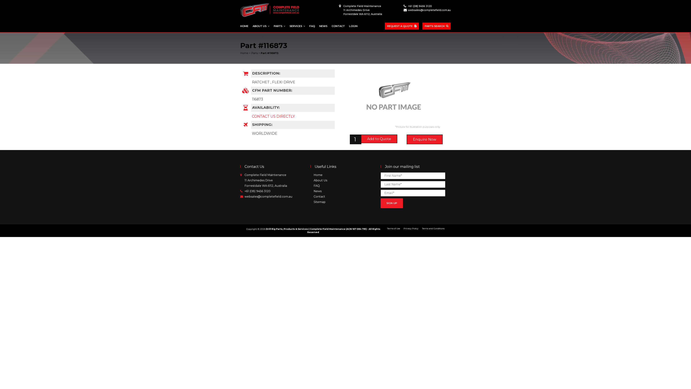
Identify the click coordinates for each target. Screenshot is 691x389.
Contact (338, 26)
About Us (260, 26)
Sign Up (391, 203)
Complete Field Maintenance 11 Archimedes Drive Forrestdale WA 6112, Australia (362, 10)
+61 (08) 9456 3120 (420, 6)
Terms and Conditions (433, 228)
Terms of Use (393, 228)
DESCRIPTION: (265, 73)
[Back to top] (676, 374)
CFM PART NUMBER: (271, 90)
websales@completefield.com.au (429, 10)
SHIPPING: (261, 124)
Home (244, 26)
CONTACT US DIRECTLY (273, 116)
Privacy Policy (411, 228)
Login (353, 26)
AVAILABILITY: (265, 107)
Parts (278, 26)
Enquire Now (424, 139)
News (323, 26)
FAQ (312, 26)
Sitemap (320, 202)
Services (296, 26)
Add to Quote (379, 139)
